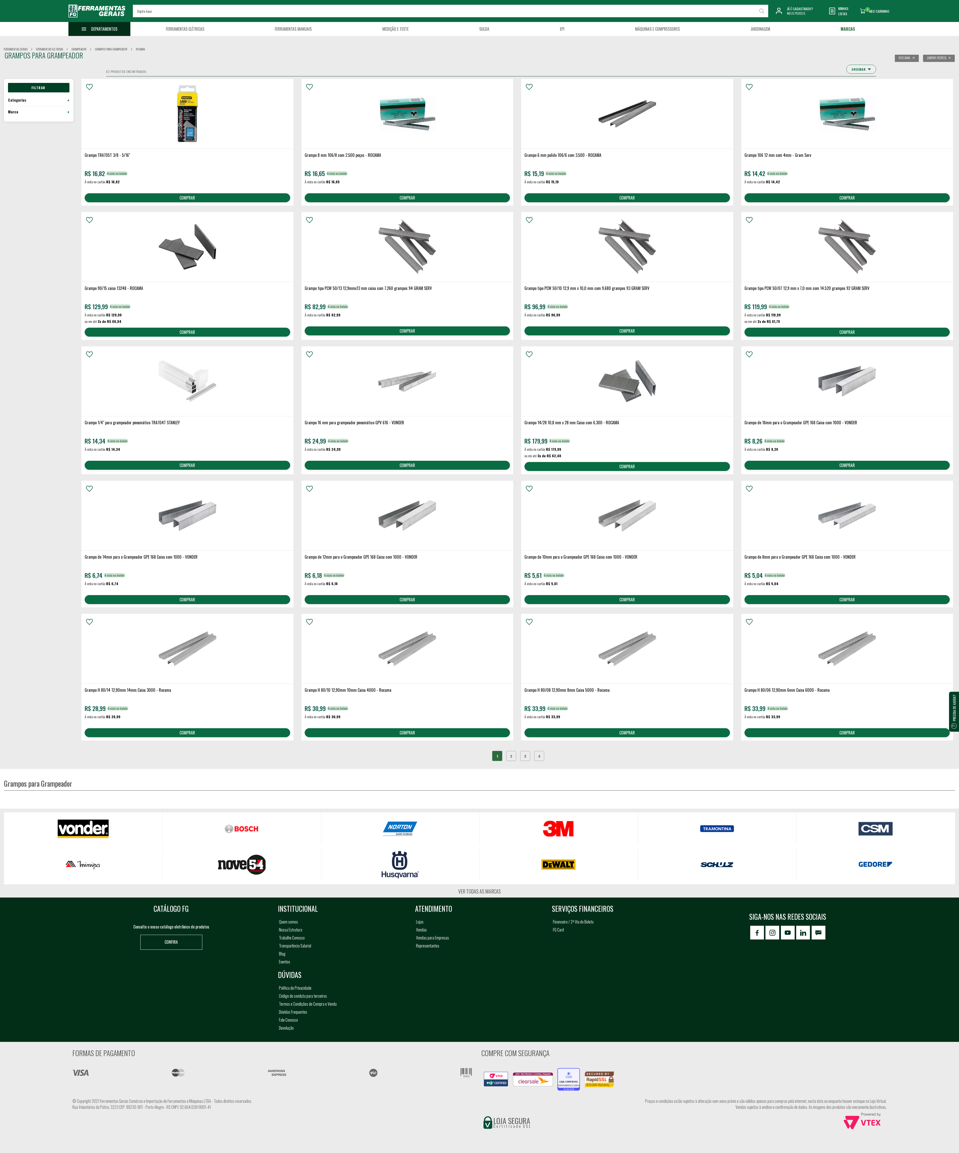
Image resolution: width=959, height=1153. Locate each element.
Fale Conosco (288, 1020)
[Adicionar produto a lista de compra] (89, 87)
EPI (562, 29)
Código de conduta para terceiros (303, 996)
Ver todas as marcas (479, 891)
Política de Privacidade (295, 988)
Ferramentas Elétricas (185, 29)
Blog (282, 954)
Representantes (427, 946)
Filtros (38, 87)
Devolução (286, 1028)
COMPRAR (187, 198)
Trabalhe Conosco (292, 938)
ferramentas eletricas (49, 49)
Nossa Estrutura (290, 930)
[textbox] (450, 11)
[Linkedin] (803, 932)
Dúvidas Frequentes (293, 1012)
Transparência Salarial (295, 946)
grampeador (78, 49)
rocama (140, 49)
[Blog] (818, 932)
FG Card (558, 930)
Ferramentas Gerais (15, 49)
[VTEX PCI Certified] (495, 1075)
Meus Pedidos (796, 13)
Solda (484, 29)
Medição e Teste (395, 29)
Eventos (284, 962)
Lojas (420, 922)
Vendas (421, 930)
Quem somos (288, 922)
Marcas (848, 29)
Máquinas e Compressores (657, 29)
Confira (171, 942)
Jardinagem (760, 29)
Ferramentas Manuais (293, 29)
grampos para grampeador (111, 49)
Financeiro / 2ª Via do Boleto (573, 922)
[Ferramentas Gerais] (96, 18)
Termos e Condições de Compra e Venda (308, 1004)
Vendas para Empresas (432, 938)
